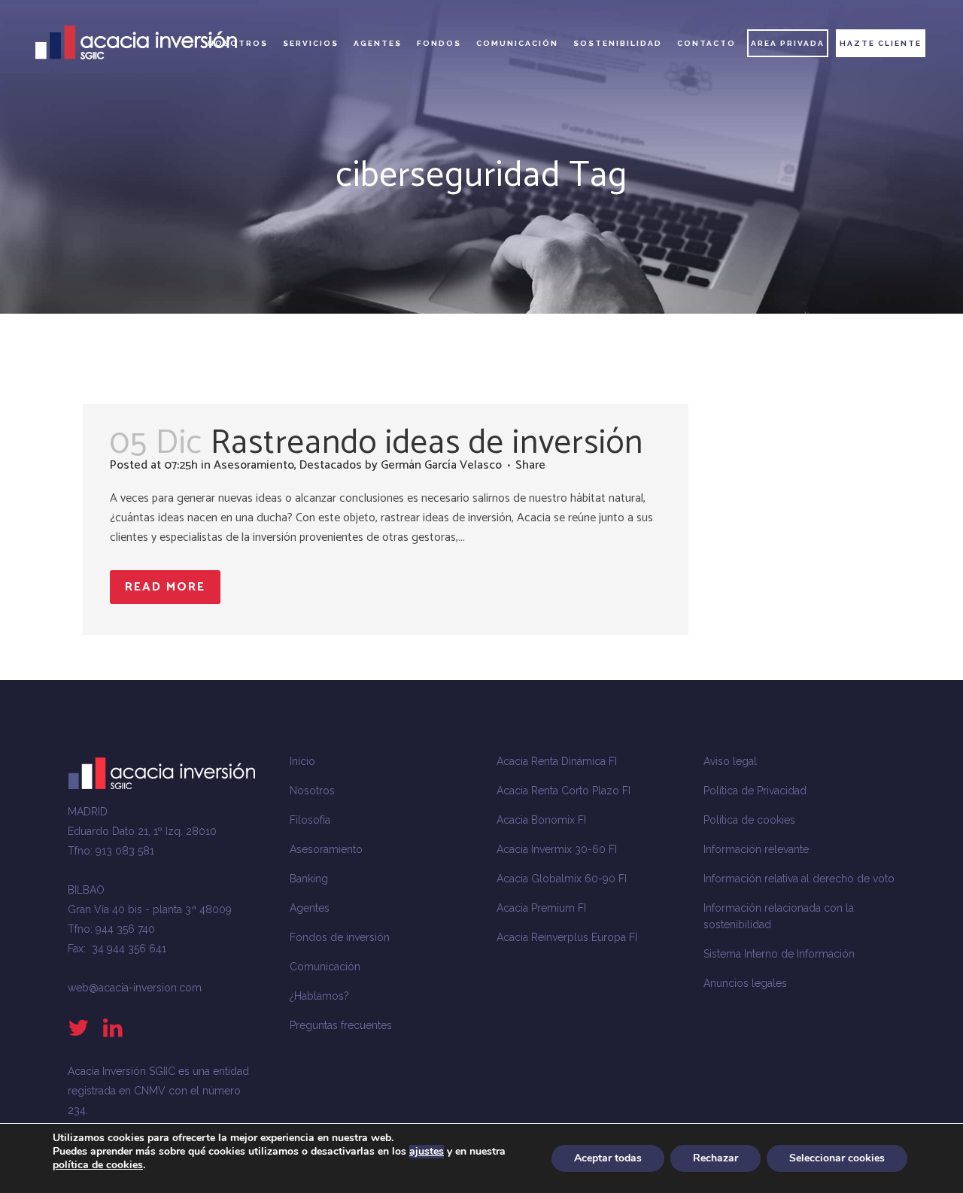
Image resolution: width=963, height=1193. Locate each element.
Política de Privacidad (755, 791)
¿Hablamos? (319, 996)
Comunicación (325, 967)
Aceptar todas (608, 1158)
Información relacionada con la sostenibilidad (778, 916)
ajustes (426, 1151)
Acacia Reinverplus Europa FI (567, 937)
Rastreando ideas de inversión (427, 443)
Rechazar (715, 1158)
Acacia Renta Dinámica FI (557, 761)
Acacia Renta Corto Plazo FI (563, 791)
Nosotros (312, 791)
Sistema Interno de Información (779, 954)
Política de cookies (749, 820)
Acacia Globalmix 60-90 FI (562, 879)
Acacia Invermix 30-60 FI (557, 849)
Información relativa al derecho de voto (799, 879)
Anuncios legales (745, 983)
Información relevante (756, 849)
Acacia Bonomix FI (541, 820)
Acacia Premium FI (541, 908)
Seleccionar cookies (837, 1158)
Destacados (330, 465)
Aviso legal (730, 761)
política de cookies (98, 1165)
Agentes (310, 908)
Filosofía (310, 820)
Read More (165, 587)
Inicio (302, 761)
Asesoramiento (254, 465)
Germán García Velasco (441, 465)
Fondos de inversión (340, 937)
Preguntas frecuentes (341, 1025)
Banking (309, 879)
